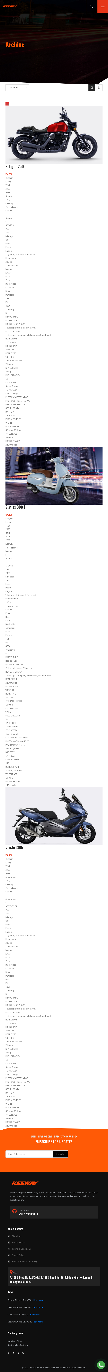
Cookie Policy (18, 1255)
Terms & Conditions (21, 1249)
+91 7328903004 (28, 1214)
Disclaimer (17, 1236)
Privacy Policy (18, 1242)
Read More (38, 1300)
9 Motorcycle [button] (13, 87)
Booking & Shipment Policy (24, 1261)
